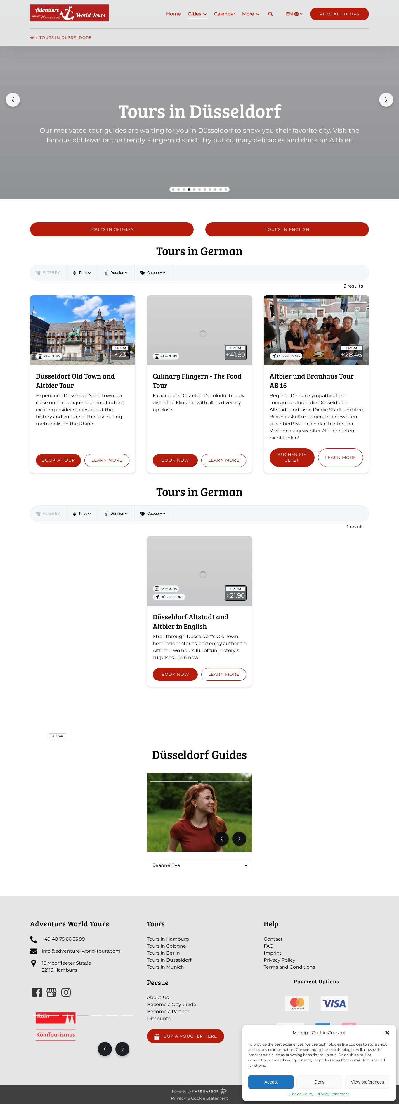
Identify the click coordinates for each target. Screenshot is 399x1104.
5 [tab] (97, 1015)
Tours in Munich (165, 967)
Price (83, 273)
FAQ (268, 946)
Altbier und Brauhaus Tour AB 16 (312, 380)
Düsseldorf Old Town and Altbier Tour (75, 380)
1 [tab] (174, 781)
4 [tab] (83, 1015)
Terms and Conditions (289, 967)
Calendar (224, 14)
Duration (117, 273)
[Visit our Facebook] (37, 992)
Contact (273, 939)
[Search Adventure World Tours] (270, 14)
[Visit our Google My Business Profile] (51, 992)
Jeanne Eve (166, 865)
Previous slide (13, 100)
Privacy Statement (332, 1094)
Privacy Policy (279, 960)
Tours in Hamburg (168, 939)
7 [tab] (127, 1015)
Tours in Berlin (163, 953)
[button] (387, 1033)
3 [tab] (68, 1015)
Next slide (386, 100)
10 (220, 189)
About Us (158, 997)
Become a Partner (168, 1011)
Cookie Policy (301, 1094)
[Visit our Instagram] (66, 992)
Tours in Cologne (166, 946)
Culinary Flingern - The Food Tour (197, 380)
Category (154, 273)
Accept (271, 1081)
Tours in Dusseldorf (66, 37)
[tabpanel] (199, 812)
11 (226, 189)
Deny (319, 1081)
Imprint (273, 953)
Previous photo (222, 839)
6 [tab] (112, 1015)
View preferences (367, 1081)
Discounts (159, 1018)
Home (173, 14)
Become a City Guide (171, 1004)
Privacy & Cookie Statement (199, 1098)
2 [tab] (225, 781)
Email (60, 736)
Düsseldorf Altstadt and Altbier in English (190, 621)
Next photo (239, 839)
